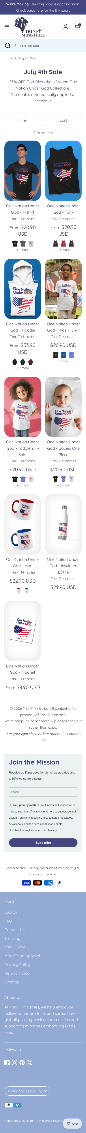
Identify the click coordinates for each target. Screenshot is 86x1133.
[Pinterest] (22, 1062)
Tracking (12, 938)
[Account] (65, 25)
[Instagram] (14, 1062)
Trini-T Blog (15, 947)
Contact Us (14, 929)
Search (10, 912)
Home (8, 58)
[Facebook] (7, 1062)
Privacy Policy (17, 964)
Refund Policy (16, 973)
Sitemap (11, 981)
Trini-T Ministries (41, 1120)
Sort (63, 120)
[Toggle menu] (7, 26)
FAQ (8, 921)
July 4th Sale (27, 58)
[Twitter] (29, 1062)
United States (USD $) (25, 1091)
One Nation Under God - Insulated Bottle (63, 566)
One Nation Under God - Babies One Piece (63, 448)
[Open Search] (7, 45)
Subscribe (43, 842)
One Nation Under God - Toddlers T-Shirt (22, 448)
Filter (22, 120)
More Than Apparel (22, 955)
